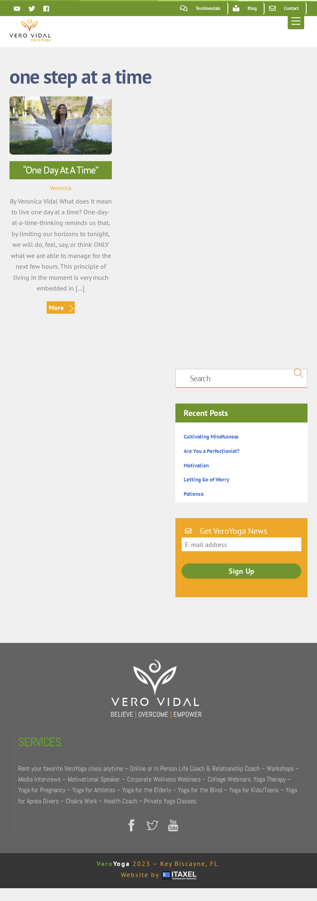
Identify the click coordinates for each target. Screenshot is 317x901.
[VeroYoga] (30, 38)
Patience (194, 493)
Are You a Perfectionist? (211, 451)
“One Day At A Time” (60, 170)
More (56, 307)
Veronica (60, 188)
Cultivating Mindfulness (211, 436)
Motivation (196, 465)
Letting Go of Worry (206, 479)
